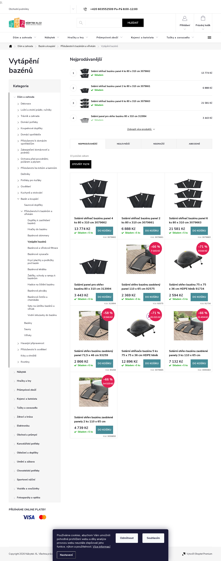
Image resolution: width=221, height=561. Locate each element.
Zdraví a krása (25, 416)
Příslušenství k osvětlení (33, 349)
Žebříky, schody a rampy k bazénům (41, 277)
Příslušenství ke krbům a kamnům (39, 168)
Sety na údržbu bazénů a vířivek (41, 307)
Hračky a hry (24, 381)
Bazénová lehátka (37, 269)
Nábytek (21, 372)
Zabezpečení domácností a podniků (35, 151)
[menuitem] (25, 37)
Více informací (101, 547)
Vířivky (27, 335)
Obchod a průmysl (27, 434)
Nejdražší (158, 143)
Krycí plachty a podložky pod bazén (41, 262)
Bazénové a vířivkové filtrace (43, 248)
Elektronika (23, 425)
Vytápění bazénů (37, 241)
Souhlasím (153, 538)
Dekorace (26, 103)
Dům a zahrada (25, 97)
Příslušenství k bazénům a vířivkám (38, 213)
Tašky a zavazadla (27, 407)
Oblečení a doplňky (27, 452)
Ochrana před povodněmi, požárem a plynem (35, 160)
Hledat (133, 23)
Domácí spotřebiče (31, 134)
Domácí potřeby (29, 122)
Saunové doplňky (33, 205)
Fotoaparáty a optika (28, 497)
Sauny (27, 329)
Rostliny (25, 362)
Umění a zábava (26, 461)
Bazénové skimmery (38, 235)
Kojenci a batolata (27, 398)
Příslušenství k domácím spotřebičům (34, 142)
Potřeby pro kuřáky (31, 180)
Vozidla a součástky (28, 488)
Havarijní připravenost (32, 343)
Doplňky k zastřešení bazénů (39, 222)
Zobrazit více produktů (139, 129)
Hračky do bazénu (37, 229)
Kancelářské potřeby (28, 443)
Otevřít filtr (80, 164)
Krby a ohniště (28, 355)
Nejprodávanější (87, 143)
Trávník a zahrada (30, 116)
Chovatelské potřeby (28, 470)
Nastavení (66, 555)
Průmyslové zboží (26, 389)
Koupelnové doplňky (31, 128)
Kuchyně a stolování (31, 192)
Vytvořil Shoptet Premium (199, 553)
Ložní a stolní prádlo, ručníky (36, 110)
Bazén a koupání (29, 199)
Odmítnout (127, 538)
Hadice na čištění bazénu (41, 284)
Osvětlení (26, 186)
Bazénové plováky (37, 290)
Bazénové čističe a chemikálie (37, 298)
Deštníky (25, 174)
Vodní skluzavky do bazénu (42, 315)
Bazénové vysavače (38, 254)
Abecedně (194, 143)
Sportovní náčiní (26, 479)
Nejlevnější (123, 143)
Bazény (28, 323)
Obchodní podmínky (19, 9)
